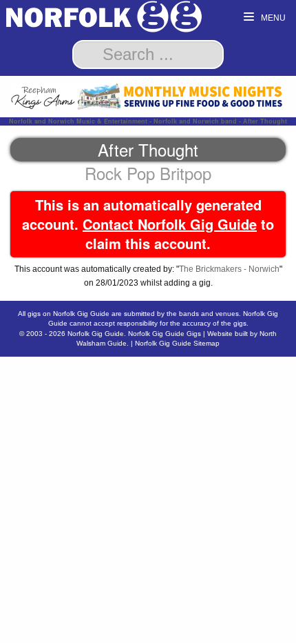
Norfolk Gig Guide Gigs (164, 333)
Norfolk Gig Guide (95, 333)
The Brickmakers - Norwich (229, 269)
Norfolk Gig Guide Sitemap (177, 343)
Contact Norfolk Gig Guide (170, 224)
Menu (272, 18)
